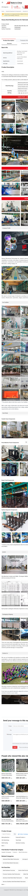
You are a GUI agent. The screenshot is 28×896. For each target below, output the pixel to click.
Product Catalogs (23, 834)
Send (15, 747)
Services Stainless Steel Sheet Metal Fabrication (14, 881)
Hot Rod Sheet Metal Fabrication (10, 863)
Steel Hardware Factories (9, 870)
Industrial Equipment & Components (13, 11)
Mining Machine (5, 837)
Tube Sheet (18, 840)
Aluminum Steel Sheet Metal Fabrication (12, 878)
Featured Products (20, 837)
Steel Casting (5, 843)
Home (3, 11)
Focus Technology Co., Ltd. (19, 889)
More (3, 884)
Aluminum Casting (20, 843)
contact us (6, 15)
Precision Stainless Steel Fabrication (11, 874)
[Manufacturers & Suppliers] (14, 2)
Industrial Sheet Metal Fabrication (11, 859)
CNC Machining (5, 840)
